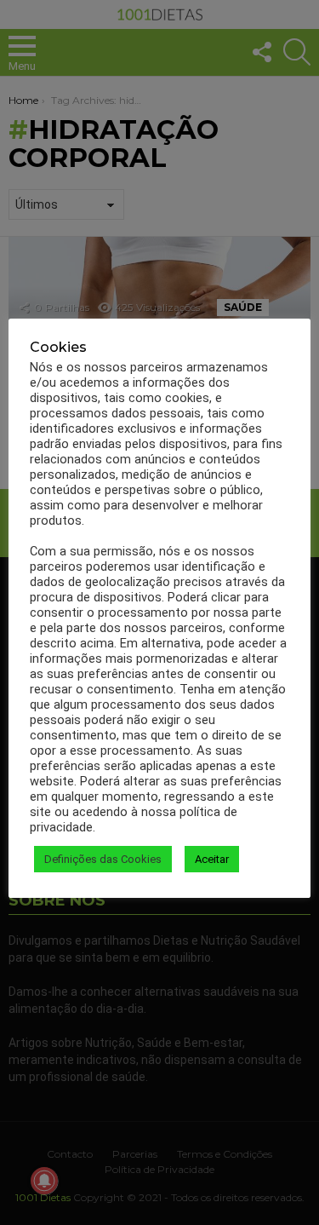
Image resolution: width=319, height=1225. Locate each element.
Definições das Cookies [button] (103, 859)
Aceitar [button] (212, 859)
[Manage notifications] (44, 1180)
